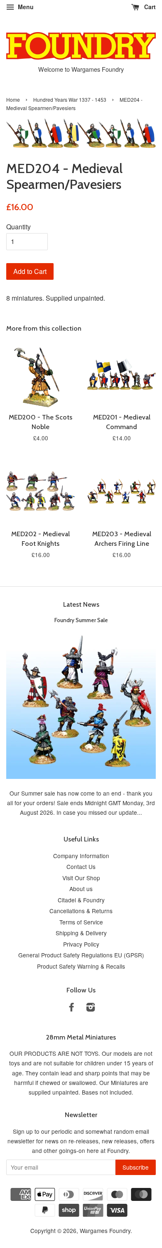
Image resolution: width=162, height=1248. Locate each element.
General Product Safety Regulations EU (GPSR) (81, 955)
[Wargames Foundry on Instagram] (90, 1008)
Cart (149, 7)
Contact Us (81, 866)
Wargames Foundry (105, 1230)
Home (13, 99)
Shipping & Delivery (81, 933)
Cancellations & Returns (81, 910)
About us (81, 888)
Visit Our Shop (81, 878)
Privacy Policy (81, 944)
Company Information (81, 855)
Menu (25, 7)
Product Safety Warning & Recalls (81, 966)
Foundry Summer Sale (81, 620)
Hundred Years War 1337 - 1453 (69, 99)
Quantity (18, 226)
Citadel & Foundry (81, 900)
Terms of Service (81, 922)
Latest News (81, 604)
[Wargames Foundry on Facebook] (71, 1008)
